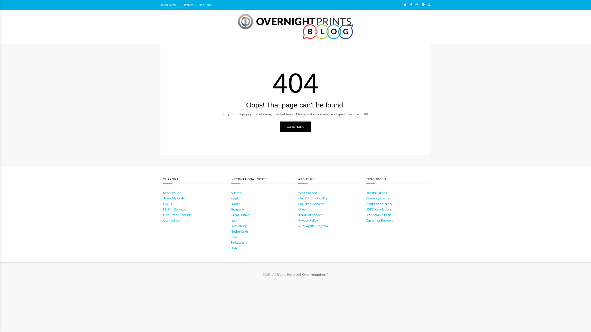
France (235, 204)
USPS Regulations (379, 209)
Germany (237, 209)
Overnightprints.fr (315, 274)
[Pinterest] (423, 4)
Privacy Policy (308, 220)
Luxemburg (239, 226)
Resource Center (378, 198)
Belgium (236, 198)
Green (303, 209)
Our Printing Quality (313, 198)
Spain (234, 237)
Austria (236, 193)
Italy (234, 220)
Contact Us (171, 220)
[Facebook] (411, 4)
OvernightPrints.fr (199, 5)
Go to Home (295, 126)
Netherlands (240, 231)
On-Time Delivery (311, 204)
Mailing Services (174, 209)
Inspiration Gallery (379, 204)
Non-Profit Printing (177, 215)
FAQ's (167, 204)
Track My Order (174, 198)
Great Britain (240, 215)
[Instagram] (417, 4)
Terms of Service (310, 215)
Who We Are (307, 193)
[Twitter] (405, 4)
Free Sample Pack (378, 215)
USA (234, 248)
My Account (172, 193)
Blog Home (168, 5)
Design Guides (376, 193)
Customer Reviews (379, 220)
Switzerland (239, 242)
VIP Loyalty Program (313, 226)
